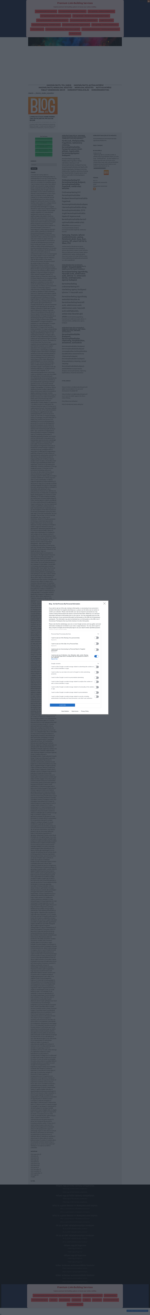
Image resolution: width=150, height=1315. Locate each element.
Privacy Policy (85, 711)
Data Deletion (65, 711)
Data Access (75, 711)
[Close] (105, 604)
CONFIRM (62, 705)
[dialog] (75, 657)
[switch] (96, 638)
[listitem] (75, 634)
